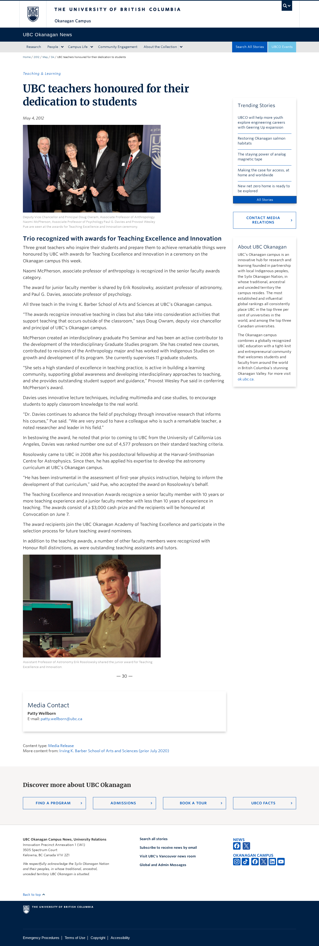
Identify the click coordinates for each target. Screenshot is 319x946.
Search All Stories (250, 47)
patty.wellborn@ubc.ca (61, 719)
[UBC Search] (287, 6)
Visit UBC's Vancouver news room (168, 856)
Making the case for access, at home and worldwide (263, 172)
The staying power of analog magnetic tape (262, 156)
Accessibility (120, 938)
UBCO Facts (263, 803)
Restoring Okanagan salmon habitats (261, 140)
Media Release (61, 746)
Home (27, 57)
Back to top (32, 894)
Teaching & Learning (42, 74)
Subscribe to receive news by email (168, 847)
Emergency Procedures (41, 938)
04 (52, 57)
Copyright (98, 938)
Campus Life (78, 47)
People (52, 47)
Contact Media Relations (263, 220)
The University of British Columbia (32, 14)
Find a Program (53, 803)
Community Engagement (117, 47)
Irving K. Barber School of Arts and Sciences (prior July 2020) (114, 751)
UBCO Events (282, 47)
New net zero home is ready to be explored (264, 188)
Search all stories (154, 839)
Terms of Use (75, 938)
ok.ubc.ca (246, 379)
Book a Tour (193, 803)
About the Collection (160, 47)
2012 (36, 57)
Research (33, 47)
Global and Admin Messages (163, 865)
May (45, 57)
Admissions (123, 803)
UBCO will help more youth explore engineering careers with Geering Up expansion (261, 123)
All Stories (265, 200)
